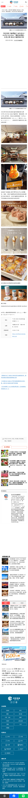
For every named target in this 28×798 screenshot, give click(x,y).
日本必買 (9, 675)
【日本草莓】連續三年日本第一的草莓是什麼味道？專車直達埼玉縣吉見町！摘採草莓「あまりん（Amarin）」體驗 (17, 463)
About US (14, 793)
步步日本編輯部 (18, 40)
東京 (4, 680)
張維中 (7, 673)
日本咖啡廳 (5, 675)
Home (3, 10)
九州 (12, 669)
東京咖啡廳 (13, 680)
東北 (20, 710)
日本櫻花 (20, 675)
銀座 (11, 684)
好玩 (16, 6)
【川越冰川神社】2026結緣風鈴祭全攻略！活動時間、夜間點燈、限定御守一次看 (17, 453)
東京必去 (17, 680)
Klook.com (4, 664)
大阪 (3, 673)
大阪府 (7, 721)
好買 (21, 736)
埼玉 (13, 438)
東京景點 (8, 682)
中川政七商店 (8, 669)
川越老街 (9, 441)
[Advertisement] (14, 54)
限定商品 (23, 684)
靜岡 (2, 686)
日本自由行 (4, 677)
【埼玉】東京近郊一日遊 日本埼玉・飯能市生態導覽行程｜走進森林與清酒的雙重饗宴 (18, 482)
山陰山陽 (20, 721)
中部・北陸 (7, 717)
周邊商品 (21, 671)
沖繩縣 (7, 727)
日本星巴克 (15, 675)
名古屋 (17, 671)
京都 (15, 669)
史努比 (13, 671)
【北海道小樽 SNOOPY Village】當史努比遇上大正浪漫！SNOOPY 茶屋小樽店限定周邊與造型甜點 (14, 764)
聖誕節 (8, 684)
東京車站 (19, 682)
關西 (19, 684)
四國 (7, 724)
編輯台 (21, 745)
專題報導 (8, 749)
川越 (5, 441)
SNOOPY (4, 669)
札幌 (23, 677)
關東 (16, 684)
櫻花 (23, 682)
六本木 (22, 669)
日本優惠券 (20, 673)
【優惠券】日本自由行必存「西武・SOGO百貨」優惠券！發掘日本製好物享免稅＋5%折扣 (14, 775)
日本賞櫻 (8, 677)
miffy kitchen (7, 438)
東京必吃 (22, 680)
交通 (9, 745)
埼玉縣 (16, 438)
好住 (22, 6)
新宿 (16, 673)
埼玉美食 (21, 438)
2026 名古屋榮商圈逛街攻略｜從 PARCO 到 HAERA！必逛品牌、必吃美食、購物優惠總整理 (14, 786)
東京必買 (3, 682)
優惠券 (2, 6)
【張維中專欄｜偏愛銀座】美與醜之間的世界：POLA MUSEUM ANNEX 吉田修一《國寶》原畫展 (14, 781)
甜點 (5, 684)
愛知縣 (13, 673)
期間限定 (18, 677)
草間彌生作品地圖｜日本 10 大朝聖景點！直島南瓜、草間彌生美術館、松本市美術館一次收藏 (14, 770)
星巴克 (13, 677)
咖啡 (24, 671)
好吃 (10, 6)
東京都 (20, 714)
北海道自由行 (9, 671)
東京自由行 (13, 682)
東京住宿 (8, 680)
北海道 (4, 671)
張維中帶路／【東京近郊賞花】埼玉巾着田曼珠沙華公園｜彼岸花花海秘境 (17, 474)
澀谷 (3, 684)
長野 (13, 684)
